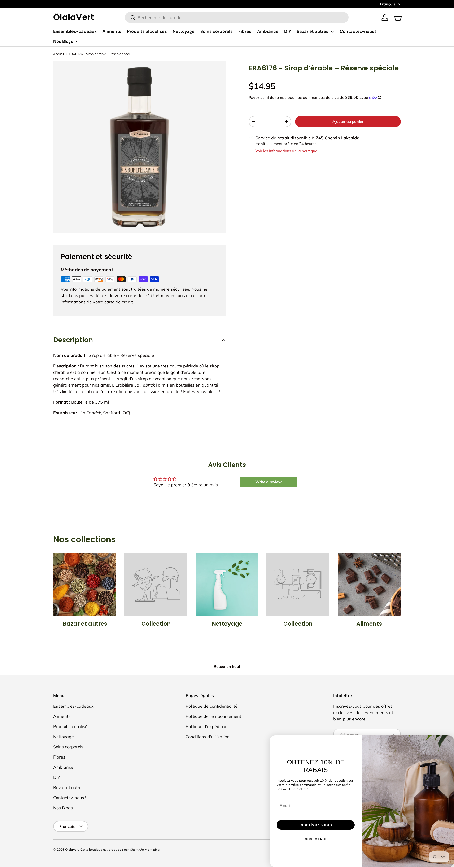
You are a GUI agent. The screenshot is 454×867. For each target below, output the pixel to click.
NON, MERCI (316, 839)
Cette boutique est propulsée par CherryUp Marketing (120, 849)
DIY (287, 31)
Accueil (58, 54)
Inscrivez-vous (315, 825)
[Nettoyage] (227, 584)
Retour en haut (227, 666)
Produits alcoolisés (147, 31)
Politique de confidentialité (211, 706)
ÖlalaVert (72, 849)
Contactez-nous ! (358, 31)
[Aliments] (369, 584)
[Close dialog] (449, 740)
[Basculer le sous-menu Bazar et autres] (332, 32)
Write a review (268, 481)
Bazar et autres (312, 31)
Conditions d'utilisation (208, 736)
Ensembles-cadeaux (75, 31)
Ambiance (268, 31)
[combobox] (237, 17)
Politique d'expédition (207, 726)
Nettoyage (184, 31)
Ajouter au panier (347, 121)
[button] (398, 17)
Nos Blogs (63, 41)
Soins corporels (216, 31)
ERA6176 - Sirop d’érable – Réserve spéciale (101, 54)
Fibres (244, 31)
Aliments (111, 31)
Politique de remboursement (213, 716)
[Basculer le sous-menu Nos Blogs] (77, 41)
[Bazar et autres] (84, 584)
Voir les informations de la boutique (286, 150)
